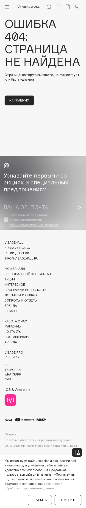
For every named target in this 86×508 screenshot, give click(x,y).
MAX (8, 379)
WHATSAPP (13, 374)
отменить (68, 500)
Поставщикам (17, 337)
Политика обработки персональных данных (38, 440)
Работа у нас (16, 321)
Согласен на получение (34, 219)
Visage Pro (14, 352)
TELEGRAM (13, 370)
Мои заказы (15, 269)
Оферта (11, 434)
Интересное (15, 284)
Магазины (13, 326)
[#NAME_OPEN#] (77, 452)
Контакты (13, 331)
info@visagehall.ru (21, 258)
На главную (19, 100)
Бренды (11, 306)
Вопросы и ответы (21, 300)
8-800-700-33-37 (18, 248)
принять (40, 500)
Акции (10, 279)
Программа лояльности (26, 290)
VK (7, 365)
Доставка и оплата (21, 295)
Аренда (11, 342)
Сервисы (12, 357)
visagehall (14, 242)
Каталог (12, 311)
